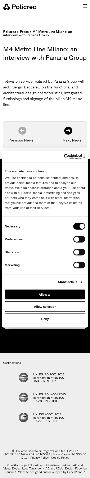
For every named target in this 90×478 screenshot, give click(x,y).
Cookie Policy (60, 457)
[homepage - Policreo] (20, 6)
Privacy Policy (39, 457)
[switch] (79, 239)
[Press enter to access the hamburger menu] (85, 5)
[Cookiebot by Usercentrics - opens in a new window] (67, 156)
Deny (45, 318)
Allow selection (45, 306)
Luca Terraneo (31, 468)
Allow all (45, 294)
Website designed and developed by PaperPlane (50, 472)
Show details (67, 282)
